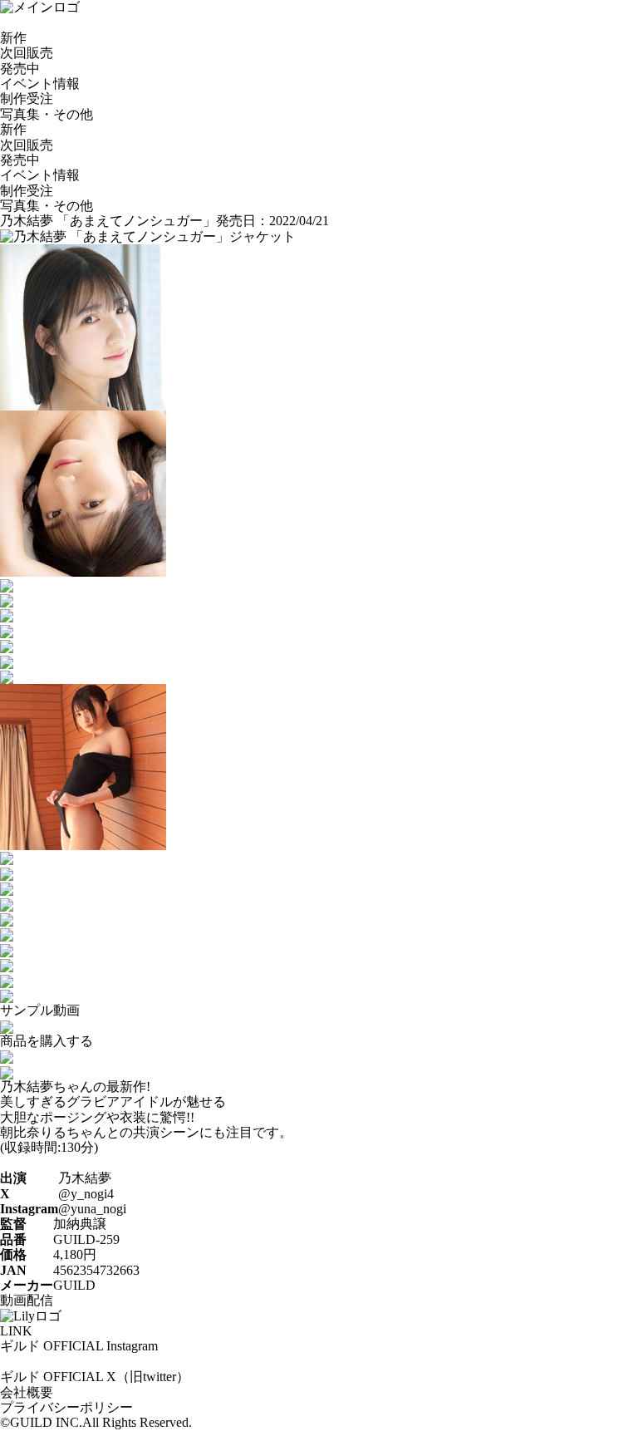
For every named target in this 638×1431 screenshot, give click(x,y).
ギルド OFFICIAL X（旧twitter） (94, 1377)
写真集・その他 (46, 114)
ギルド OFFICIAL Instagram (79, 1346)
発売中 (20, 68)
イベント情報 (40, 83)
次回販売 (26, 53)
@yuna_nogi (92, 1209)
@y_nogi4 (86, 1194)
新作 (13, 38)
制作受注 (26, 98)
